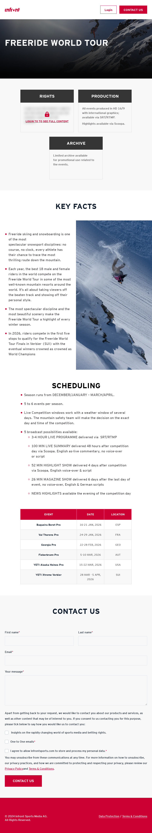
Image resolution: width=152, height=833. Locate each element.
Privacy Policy (14, 768)
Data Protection (109, 816)
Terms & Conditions (41, 768)
